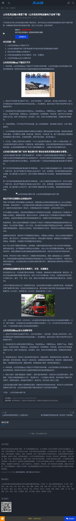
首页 (2, 8)
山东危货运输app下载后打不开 (18, 45)
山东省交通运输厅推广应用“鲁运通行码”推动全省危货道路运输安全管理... (33, 48)
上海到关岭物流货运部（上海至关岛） (15, 415)
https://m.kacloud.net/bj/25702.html (24, 398)
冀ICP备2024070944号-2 (33, 472)
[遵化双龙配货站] (38, 5)
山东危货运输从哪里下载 (17, 392)
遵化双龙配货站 (20, 472)
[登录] (69, 3)
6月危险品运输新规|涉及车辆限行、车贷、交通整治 (25, 55)
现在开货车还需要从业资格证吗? (18, 52)
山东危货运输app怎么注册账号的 (19, 58)
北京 (7, 8)
